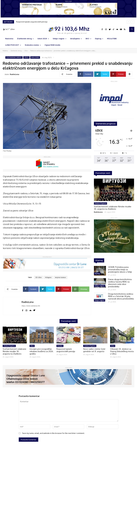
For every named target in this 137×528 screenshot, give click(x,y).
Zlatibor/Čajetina (100, 203)
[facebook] (23, 310)
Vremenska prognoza (105, 123)
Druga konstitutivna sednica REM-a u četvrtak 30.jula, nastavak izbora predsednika (121, 296)
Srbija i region (99, 286)
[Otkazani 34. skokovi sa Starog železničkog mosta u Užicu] (122, 335)
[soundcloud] (30, 310)
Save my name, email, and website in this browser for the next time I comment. (53, 433)
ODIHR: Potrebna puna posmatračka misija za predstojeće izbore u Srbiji (120, 269)
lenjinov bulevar (60, 277)
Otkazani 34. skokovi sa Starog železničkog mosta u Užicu (122, 351)
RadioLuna (14, 74)
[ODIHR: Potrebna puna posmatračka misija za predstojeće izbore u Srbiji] (100, 271)
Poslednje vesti (103, 173)
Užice (26, 51)
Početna (5, 51)
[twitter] (34, 310)
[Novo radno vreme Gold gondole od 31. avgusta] (95, 335)
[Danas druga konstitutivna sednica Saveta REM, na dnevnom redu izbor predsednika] (100, 283)
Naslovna (35, 57)
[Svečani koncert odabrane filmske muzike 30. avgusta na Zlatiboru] (114, 190)
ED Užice (38, 277)
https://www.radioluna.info (31, 306)
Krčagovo (48, 277)
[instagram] (26, 310)
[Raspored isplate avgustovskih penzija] (68, 335)
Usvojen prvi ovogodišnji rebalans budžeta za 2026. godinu (42, 351)
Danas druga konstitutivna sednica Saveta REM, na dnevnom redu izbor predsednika (120, 283)
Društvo (60, 346)
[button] (131, 29)
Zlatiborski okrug (16, 51)
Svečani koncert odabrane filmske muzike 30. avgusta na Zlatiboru (112, 207)
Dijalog (97, 273)
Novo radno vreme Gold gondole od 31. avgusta (35, 22)
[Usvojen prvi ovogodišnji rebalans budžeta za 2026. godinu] (42, 335)
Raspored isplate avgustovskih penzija (65, 350)
